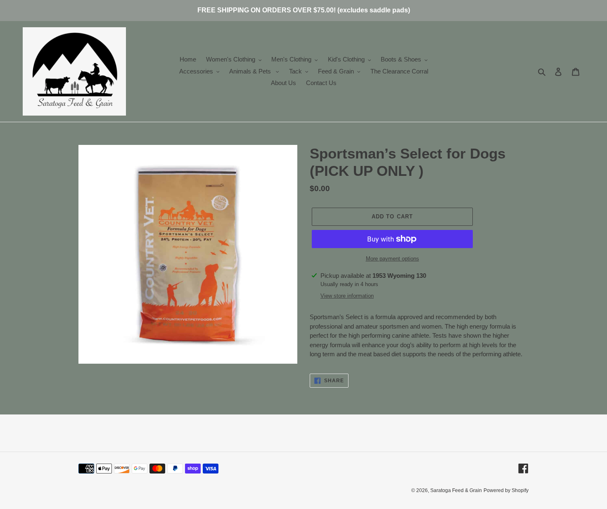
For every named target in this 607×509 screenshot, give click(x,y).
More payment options (392, 259)
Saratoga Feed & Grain (456, 490)
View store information (347, 296)
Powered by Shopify (506, 490)
